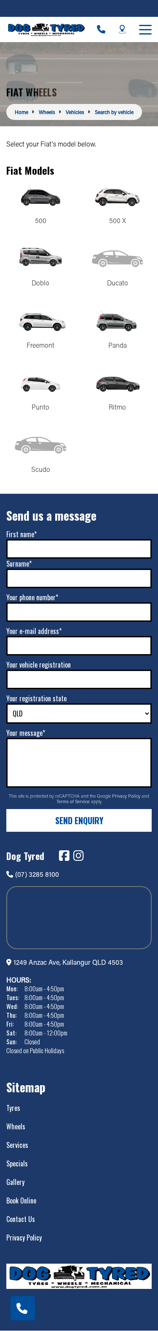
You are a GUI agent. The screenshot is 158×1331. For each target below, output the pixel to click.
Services (17, 1145)
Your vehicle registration (38, 665)
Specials (17, 1163)
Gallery (15, 1182)
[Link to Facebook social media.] (64, 855)
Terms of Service (73, 801)
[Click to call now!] (101, 29)
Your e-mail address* (34, 631)
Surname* (19, 564)
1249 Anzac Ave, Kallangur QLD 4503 (68, 962)
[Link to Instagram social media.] (78, 855)
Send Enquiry (79, 820)
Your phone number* (32, 597)
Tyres (13, 1108)
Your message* (25, 733)
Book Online (21, 1200)
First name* (21, 534)
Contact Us (20, 1219)
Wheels (15, 1126)
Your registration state (36, 698)
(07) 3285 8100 (37, 874)
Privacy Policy (127, 796)
